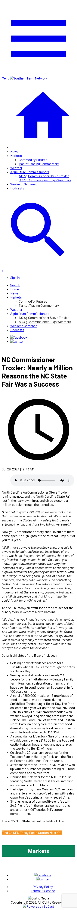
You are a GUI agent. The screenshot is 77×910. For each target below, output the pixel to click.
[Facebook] (18, 337)
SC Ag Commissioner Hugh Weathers (45, 180)
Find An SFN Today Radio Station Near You (32, 832)
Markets (16, 155)
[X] (17, 341)
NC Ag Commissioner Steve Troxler (44, 176)
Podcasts (17, 188)
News (14, 151)
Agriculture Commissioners (29, 172)
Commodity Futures (33, 160)
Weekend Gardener (23, 184)
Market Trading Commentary (39, 164)
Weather (16, 168)
